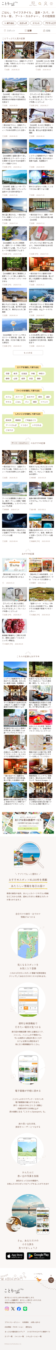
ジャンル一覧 (19, 1336)
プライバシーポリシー (12, 1322)
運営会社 (29, 1327)
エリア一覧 (9, 1336)
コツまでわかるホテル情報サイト (38, 1331)
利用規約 (25, 1322)
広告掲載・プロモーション (14, 1327)
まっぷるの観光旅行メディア (15, 1331)
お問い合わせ (35, 1322)
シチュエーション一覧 (34, 1336)
